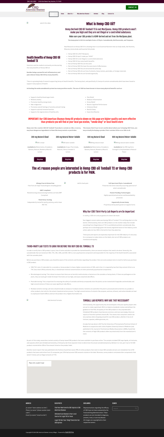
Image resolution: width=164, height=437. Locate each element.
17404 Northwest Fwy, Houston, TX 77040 (49, 1)
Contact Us (132, 7)
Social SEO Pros (69, 432)
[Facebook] (119, 1)
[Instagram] (125, 1)
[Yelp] (128, 1)
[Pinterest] (99, 433)
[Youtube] (137, 1)
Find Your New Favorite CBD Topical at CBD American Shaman (67, 409)
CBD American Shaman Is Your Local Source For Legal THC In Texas (65, 415)
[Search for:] (125, 408)
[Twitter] (122, 1)
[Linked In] (131, 1)
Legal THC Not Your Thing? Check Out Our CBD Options (67, 421)
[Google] (134, 1)
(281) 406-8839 (31, 1)
